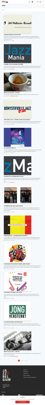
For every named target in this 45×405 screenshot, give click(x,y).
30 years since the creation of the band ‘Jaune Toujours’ (17, 264)
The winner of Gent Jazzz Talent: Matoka (13, 206)
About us (25, 369)
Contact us (25, 373)
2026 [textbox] (3, 10)
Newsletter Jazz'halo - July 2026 (11, 92)
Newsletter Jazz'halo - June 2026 (11, 351)
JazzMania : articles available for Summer (13, 64)
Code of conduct (26, 375)
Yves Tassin (12, 69)
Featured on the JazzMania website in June (13, 176)
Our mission (25, 371)
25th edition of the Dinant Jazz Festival (13, 292)
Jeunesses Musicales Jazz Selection (12, 34)
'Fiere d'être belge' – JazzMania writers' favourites (15, 235)
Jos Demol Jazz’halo (14, 96)
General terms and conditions (29, 377)
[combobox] (4, 10)
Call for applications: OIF (10, 148)
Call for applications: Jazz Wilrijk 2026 (13, 322)
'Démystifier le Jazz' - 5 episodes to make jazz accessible (17, 119)
